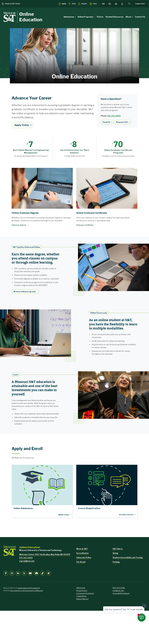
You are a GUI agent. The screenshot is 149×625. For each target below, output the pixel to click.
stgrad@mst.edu (26, 561)
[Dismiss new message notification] (144, 606)
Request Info (122, 122)
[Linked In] (18, 573)
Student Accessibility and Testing (128, 557)
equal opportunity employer (29, 588)
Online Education (30, 16)
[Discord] (36, 573)
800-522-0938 (119, 588)
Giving (115, 553)
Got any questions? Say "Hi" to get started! (124, 609)
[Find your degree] (42, 188)
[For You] (122, 4)
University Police (83, 557)
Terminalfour (81, 596)
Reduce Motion (82, 599)
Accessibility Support (121, 593)
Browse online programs (25, 291)
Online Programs (85, 17)
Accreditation (82, 553)
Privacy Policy (81, 591)
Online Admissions (42, 491)
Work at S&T (82, 549)
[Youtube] (30, 573)
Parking (116, 562)
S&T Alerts (118, 549)
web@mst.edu (118, 591)
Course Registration (106, 491)
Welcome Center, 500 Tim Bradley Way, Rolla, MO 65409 (44, 554)
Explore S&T (140, 4)
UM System (80, 588)
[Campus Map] (109, 4)
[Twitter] (24, 573)
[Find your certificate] (106, 188)
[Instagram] (12, 573)
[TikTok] (42, 573)
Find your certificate (85, 225)
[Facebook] (5, 573)
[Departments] (116, 4)
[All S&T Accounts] (48, 573)
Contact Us (140, 17)
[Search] (129, 4)
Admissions (69, 17)
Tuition (99, 17)
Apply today (21, 125)
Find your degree (19, 225)
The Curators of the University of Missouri (26, 591)
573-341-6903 (114, 116)
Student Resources (114, 17)
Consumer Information (85, 593)
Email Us (106, 122)
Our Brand (80, 562)
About (128, 17)
